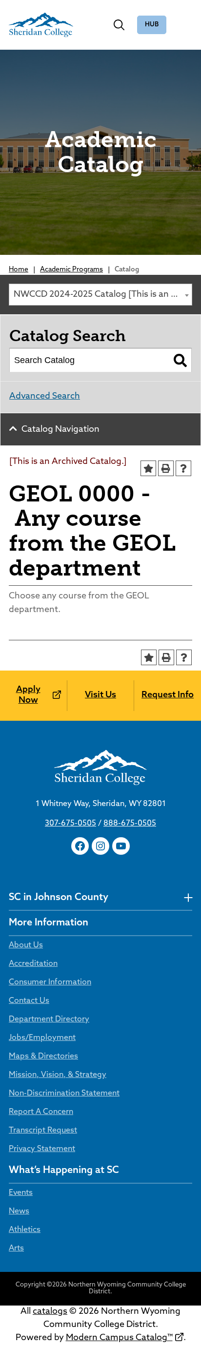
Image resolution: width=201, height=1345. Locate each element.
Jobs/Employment (42, 1038)
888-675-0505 (129, 823)
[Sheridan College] (41, 25)
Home (18, 269)
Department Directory (49, 1019)
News (19, 1211)
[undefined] (188, 898)
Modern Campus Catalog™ (119, 1338)
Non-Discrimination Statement (64, 1093)
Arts (16, 1248)
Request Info (167, 695)
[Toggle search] (119, 24)
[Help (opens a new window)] (183, 468)
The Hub (151, 25)
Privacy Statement (42, 1149)
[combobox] (100, 295)
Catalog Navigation (60, 429)
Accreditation (33, 964)
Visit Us (100, 695)
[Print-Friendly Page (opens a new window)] (166, 468)
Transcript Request (43, 1130)
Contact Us (29, 1001)
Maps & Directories (43, 1056)
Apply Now (28, 695)
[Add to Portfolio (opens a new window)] (148, 468)
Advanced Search (44, 396)
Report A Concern (41, 1112)
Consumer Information (50, 982)
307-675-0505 (70, 823)
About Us (26, 945)
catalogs (50, 1311)
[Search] (180, 360)
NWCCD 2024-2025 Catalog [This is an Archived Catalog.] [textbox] (103, 294)
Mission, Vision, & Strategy (57, 1075)
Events (21, 1193)
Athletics (24, 1230)
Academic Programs (71, 269)
